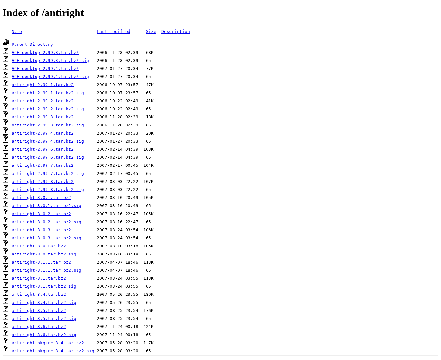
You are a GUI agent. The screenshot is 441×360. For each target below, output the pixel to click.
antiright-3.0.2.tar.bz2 (41, 213)
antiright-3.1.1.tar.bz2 (41, 262)
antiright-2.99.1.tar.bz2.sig (48, 92)
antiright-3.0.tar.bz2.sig (44, 254)
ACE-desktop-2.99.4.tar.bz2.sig (50, 76)
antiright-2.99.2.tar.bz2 (43, 100)
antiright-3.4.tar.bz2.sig (44, 302)
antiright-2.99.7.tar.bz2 (43, 165)
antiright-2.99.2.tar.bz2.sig (48, 108)
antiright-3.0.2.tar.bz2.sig (46, 221)
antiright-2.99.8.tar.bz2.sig (48, 189)
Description (175, 31)
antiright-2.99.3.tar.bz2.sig (48, 125)
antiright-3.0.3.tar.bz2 (41, 229)
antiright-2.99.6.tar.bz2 (43, 149)
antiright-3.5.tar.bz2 (39, 310)
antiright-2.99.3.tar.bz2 (43, 117)
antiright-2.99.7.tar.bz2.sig (48, 173)
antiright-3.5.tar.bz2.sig (44, 318)
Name (17, 31)
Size (151, 31)
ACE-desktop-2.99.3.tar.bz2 (45, 52)
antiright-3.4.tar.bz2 (39, 294)
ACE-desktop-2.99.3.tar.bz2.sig (50, 60)
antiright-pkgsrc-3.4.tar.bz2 (48, 342)
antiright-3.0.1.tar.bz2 (41, 197)
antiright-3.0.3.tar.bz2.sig (46, 237)
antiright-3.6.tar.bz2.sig (44, 334)
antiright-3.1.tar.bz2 (39, 278)
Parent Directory (32, 44)
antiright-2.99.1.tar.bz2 (43, 84)
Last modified (113, 31)
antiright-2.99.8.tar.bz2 (43, 181)
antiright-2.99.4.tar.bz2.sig (48, 141)
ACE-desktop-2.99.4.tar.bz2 (45, 68)
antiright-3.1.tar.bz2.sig (44, 286)
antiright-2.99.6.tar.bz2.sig (48, 157)
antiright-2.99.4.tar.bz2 (43, 133)
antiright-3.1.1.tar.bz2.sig (46, 270)
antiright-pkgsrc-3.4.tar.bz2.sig (53, 350)
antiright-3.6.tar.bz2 (39, 326)
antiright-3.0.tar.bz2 (39, 246)
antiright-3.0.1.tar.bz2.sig (46, 205)
